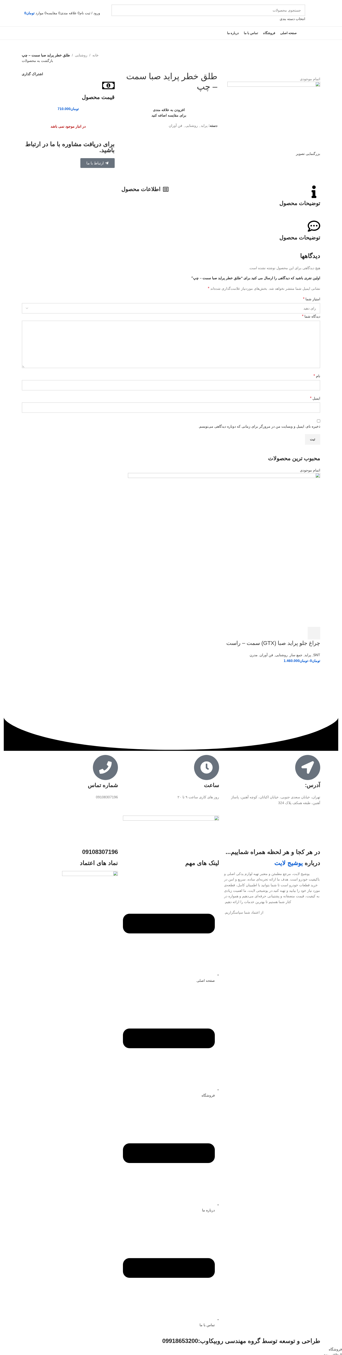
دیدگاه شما (311, 316)
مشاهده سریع (300, 633)
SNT (316, 655)
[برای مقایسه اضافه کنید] (287, 633)
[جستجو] (117, 13)
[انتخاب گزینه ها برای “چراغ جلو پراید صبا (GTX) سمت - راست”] (314, 633)
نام (316, 376)
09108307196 (100, 851)
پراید (204, 126)
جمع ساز (296, 655)
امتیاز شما (311, 299)
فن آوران (175, 126)
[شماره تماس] (105, 767)
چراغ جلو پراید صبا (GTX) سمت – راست (273, 643)
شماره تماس (103, 785)
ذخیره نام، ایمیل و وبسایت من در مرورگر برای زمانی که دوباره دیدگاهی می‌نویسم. (259, 426)
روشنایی (81, 55)
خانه (95, 55)
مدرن (254, 655)
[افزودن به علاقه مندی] (273, 633)
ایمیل (315, 398)
